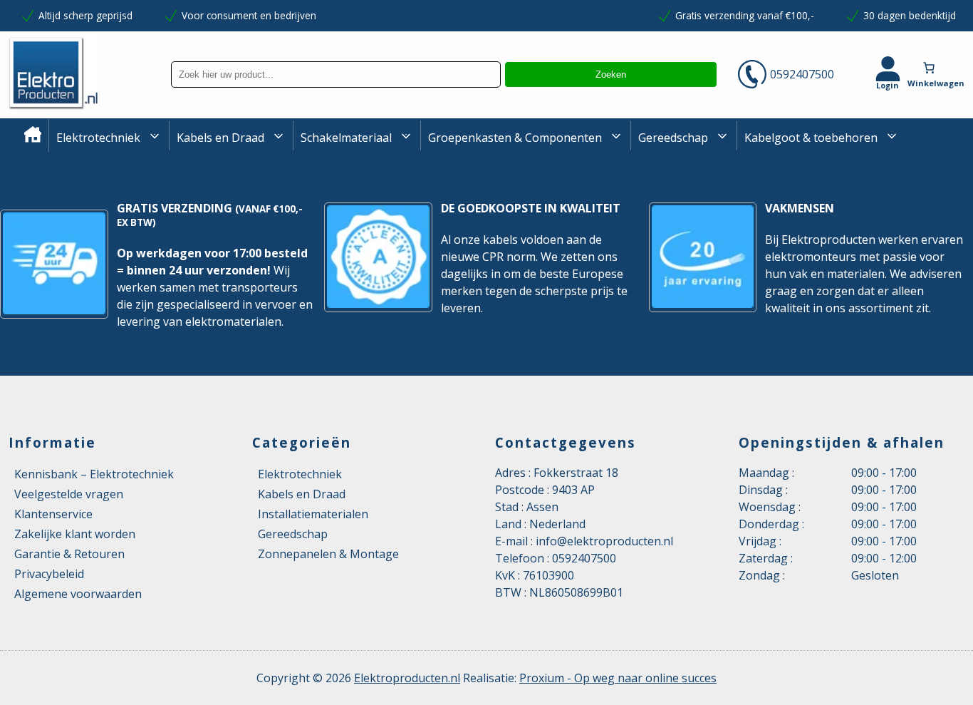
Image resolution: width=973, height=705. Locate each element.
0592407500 (802, 74)
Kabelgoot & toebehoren (811, 137)
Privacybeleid (49, 574)
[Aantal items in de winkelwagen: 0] (939, 67)
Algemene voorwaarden (78, 594)
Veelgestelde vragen (68, 494)
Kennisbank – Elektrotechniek (94, 474)
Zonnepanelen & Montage (328, 554)
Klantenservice (53, 514)
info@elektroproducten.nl (604, 541)
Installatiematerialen (313, 514)
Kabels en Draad (220, 137)
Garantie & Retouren (69, 554)
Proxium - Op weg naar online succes (618, 678)
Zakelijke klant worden (74, 534)
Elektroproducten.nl (407, 678)
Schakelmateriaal (346, 137)
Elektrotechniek (98, 137)
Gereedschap (673, 137)
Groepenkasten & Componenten (515, 137)
